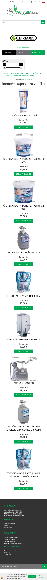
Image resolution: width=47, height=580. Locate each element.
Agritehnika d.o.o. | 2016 (9, 566)
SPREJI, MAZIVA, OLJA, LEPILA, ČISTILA (26, 73)
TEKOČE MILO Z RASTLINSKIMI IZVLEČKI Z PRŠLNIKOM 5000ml (23, 428)
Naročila (6, 525)
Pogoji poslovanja (9, 541)
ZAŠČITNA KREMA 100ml (23, 115)
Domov (6, 73)
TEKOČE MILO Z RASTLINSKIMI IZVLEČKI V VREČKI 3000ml (24, 475)
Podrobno (7, 53)
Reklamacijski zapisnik (11, 537)
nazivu (29, 79)
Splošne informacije (10, 524)
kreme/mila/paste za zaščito (24, 76)
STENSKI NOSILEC (23, 383)
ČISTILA (8, 76)
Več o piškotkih (41, 576)
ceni (23, 79)
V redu (32, 576)
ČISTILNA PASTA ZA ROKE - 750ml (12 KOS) (23, 207)
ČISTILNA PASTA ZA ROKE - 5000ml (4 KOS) (23, 160)
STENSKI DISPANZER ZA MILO (23, 339)
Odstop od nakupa (9, 539)
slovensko (43, 2)
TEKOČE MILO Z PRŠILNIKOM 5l (23, 252)
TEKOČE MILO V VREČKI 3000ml (23, 296)
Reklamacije (8, 527)
